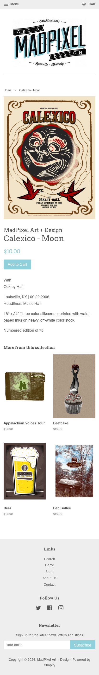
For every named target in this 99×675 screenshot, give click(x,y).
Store (49, 571)
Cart (91, 3)
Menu (14, 3)
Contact (50, 584)
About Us (49, 577)
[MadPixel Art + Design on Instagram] (60, 608)
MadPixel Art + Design (54, 659)
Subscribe (82, 645)
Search (49, 558)
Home (8, 90)
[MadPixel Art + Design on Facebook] (49, 608)
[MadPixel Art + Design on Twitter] (38, 608)
